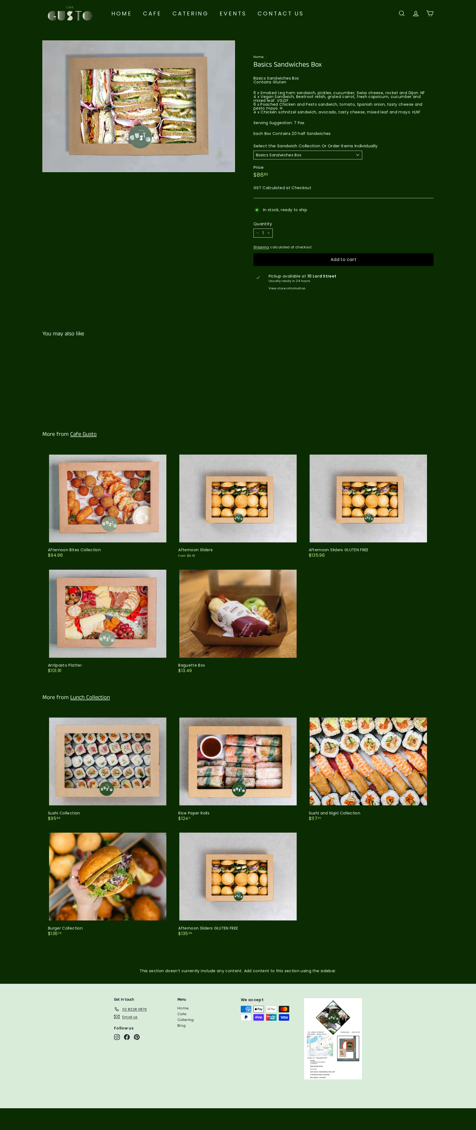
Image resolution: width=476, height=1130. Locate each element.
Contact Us (281, 13)
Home (121, 13)
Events (233, 13)
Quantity (262, 224)
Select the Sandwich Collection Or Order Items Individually (315, 146)
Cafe (152, 13)
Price (258, 167)
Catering (190, 13)
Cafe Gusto (83, 434)
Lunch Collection (90, 697)
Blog (181, 1025)
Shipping (261, 247)
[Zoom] (139, 106)
